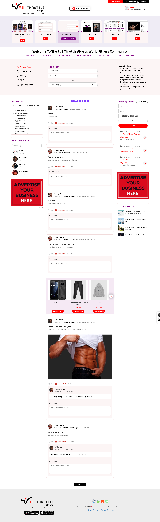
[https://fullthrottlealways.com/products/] (111, 296)
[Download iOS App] (47, 512)
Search (133, 126)
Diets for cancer (21, 113)
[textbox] (72, 75)
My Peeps (24, 80)
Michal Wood (23, 164)
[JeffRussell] (50, 108)
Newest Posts (64, 55)
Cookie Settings (107, 510)
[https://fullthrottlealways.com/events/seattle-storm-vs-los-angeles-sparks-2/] (145, 163)
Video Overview (81, 9)
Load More (80, 484)
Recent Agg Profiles (126, 55)
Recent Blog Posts (84, 55)
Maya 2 (21, 150)
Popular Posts (47, 55)
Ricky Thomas (24, 171)
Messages (24, 76)
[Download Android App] (31, 512)
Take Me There (57, 311)
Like (52, 123)
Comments (61, 123)
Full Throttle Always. (99, 507)
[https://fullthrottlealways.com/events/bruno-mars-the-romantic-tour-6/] (145, 150)
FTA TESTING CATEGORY (67, 196)
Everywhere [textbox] (54, 71)
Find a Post (30, 55)
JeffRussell (21, 121)
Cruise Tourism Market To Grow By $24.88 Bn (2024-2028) (135, 213)
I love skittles (20, 123)
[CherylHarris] (50, 151)
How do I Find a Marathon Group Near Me (136, 228)
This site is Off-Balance (24, 129)
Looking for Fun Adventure (61, 244)
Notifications (25, 71)
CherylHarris (21, 110)
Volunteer (115, 1)
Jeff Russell (23, 157)
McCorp (51, 200)
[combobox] (73, 71)
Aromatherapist (65, 153)
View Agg (22, 153)
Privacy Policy (92, 510)
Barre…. (51, 113)
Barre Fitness (64, 109)
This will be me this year (24, 134)
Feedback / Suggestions (135, 1)
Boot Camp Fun (55, 432)
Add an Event (142, 102)
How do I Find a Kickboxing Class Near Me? (136, 236)
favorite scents (55, 157)
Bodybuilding (20, 118)
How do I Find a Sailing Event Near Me (136, 220)
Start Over (133, 121)
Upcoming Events (105, 55)
